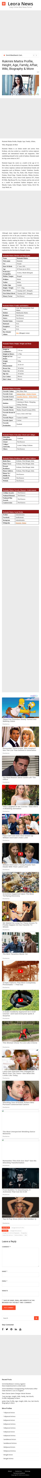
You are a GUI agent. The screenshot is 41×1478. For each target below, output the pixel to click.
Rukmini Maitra (19, 1235)
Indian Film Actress (8, 1235)
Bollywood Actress (9, 1424)
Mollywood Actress (9, 1451)
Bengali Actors (8, 1455)
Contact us (18, 1471)
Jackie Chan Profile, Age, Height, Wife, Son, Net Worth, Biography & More (20, 1402)
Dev (17, 333)
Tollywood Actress (9, 1416)
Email (4, 1281)
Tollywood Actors (9, 1413)
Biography (24, 1233)
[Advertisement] (20, 30)
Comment (6, 1247)
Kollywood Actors (9, 1432)
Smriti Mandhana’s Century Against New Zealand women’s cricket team (14, 1385)
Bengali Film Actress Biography (11, 1233)
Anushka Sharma (22, 397)
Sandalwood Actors (9, 1439)
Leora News (20, 4)
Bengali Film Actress (16, 1230)
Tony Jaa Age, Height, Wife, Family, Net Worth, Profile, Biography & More (18, 1397)
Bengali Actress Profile (18, 1227)
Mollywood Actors (9, 1447)
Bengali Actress (8, 1458)
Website (5, 1291)
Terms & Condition (19, 1473)
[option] (21, 55)
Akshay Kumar (31, 394)
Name (4, 1271)
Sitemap (27, 1471)
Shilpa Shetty (33, 397)
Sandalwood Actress (10, 1443)
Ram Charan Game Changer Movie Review (16, 1393)
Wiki (26, 1235)
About (10, 1471)
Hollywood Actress (9, 1428)
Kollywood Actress (9, 1435)
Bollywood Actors (9, 1420)
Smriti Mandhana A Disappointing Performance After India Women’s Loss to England (20, 1390)
